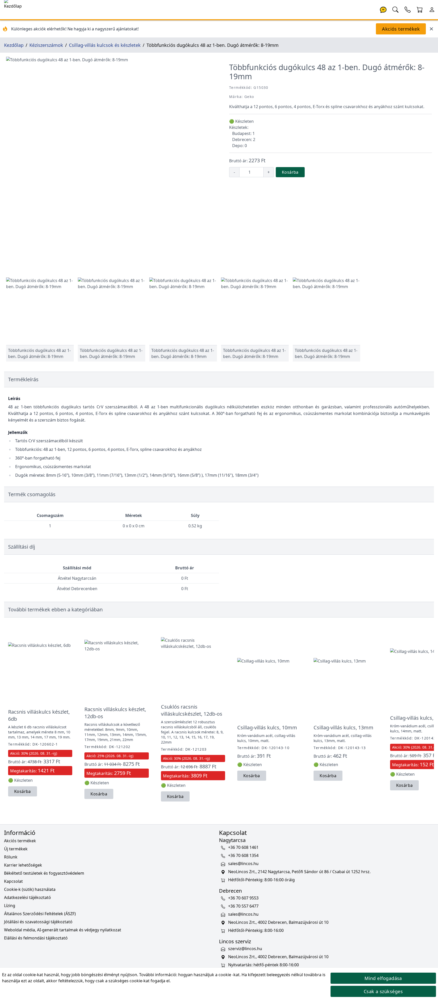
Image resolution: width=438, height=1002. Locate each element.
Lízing (9, 905)
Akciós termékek (401, 29)
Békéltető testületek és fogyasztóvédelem (44, 873)
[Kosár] (420, 9)
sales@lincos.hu (243, 863)
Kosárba (290, 172)
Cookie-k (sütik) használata (30, 889)
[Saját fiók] (432, 9)
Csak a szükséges (383, 991)
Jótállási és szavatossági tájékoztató (38, 922)
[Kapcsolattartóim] (408, 9)
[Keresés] (395, 9)
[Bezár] (431, 28)
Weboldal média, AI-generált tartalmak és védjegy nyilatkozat (62, 930)
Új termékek (16, 849)
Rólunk (10, 857)
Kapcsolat (13, 881)
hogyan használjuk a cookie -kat (209, 974)
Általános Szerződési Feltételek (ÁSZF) (40, 913)
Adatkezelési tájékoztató (27, 897)
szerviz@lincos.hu (245, 948)
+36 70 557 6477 (243, 906)
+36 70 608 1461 (243, 847)
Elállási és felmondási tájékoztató (36, 938)
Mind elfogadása (383, 978)
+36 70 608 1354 (243, 855)
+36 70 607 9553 (243, 898)
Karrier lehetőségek (23, 865)
